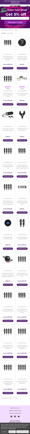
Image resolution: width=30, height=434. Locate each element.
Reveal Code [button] (15, 22)
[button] (28, 8)
